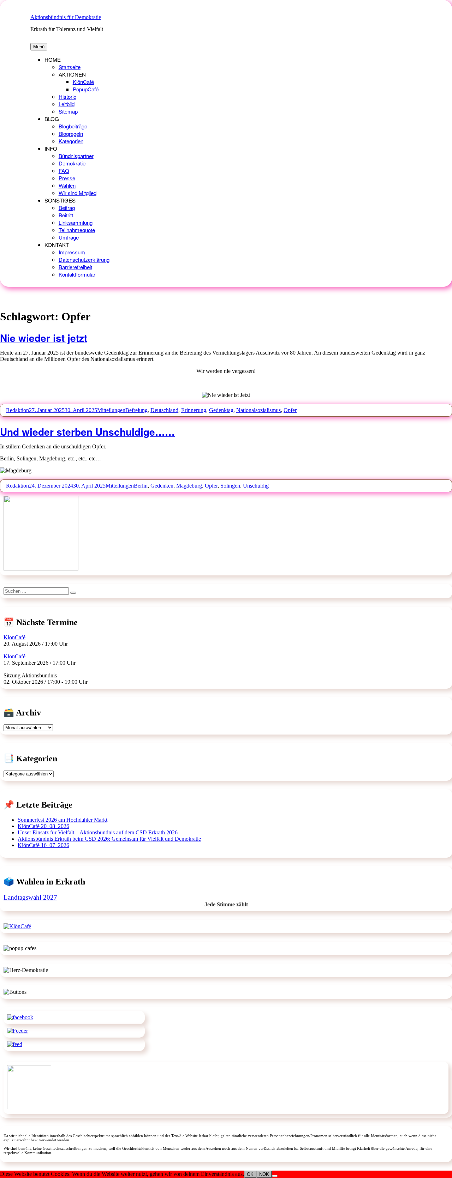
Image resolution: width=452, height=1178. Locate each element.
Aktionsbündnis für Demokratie (65, 17)
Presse (67, 178)
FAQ (64, 170)
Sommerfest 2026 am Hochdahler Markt (62, 820)
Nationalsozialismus (258, 410)
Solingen (230, 486)
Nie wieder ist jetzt (43, 338)
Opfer (290, 410)
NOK (264, 1174)
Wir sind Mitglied (77, 193)
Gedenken (161, 486)
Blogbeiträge (73, 126)
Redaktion (17, 410)
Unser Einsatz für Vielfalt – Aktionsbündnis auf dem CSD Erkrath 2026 (98, 832)
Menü (38, 46)
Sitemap (68, 111)
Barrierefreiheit (75, 267)
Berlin (141, 486)
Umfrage (69, 237)
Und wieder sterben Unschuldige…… (87, 431)
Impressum (72, 252)
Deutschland (164, 410)
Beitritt (66, 215)
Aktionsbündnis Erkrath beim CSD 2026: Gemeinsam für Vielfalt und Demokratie (109, 839)
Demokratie (72, 163)
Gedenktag (221, 410)
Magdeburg (189, 486)
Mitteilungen (111, 410)
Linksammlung (76, 222)
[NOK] (275, 1176)
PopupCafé (86, 89)
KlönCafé (83, 81)
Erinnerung (193, 410)
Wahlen (67, 185)
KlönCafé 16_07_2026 (43, 845)
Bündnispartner (76, 155)
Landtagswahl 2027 (30, 897)
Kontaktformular (77, 274)
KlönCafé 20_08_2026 (43, 826)
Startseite (70, 67)
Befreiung (136, 410)
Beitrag (67, 207)
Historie (67, 96)
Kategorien (71, 141)
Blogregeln (71, 133)
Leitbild (67, 104)
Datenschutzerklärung (84, 259)
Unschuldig (256, 486)
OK (250, 1174)
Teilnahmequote (77, 230)
